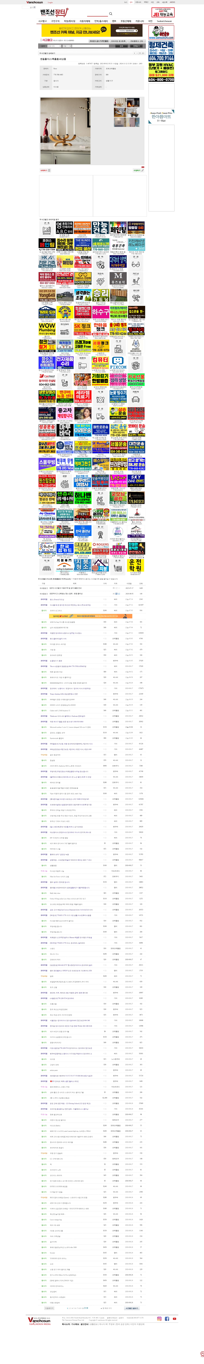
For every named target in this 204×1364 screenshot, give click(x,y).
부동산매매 (126, 21)
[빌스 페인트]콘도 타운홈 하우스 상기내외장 (66, 827)
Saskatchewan (164, 21)
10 (83, 1308)
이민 (150, 21)
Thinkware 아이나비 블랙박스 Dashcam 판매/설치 (67, 716)
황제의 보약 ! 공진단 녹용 (59, 854)
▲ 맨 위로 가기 (106, 1308)
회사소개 (66, 1324)
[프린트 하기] (140, 53)
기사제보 (75, 1324)
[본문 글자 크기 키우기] (134, 53)
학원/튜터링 (69, 21)
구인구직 (55, 21)
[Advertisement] (66, 196)
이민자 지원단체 (137, 1324)
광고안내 (84, 1324)
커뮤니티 (140, 21)
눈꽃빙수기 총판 (56, 661)
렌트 (114, 21)
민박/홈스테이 (101, 21)
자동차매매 (85, 21)
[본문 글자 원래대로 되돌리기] (137, 53)
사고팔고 (42, 21)
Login (50, 2)
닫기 (32, 7)
